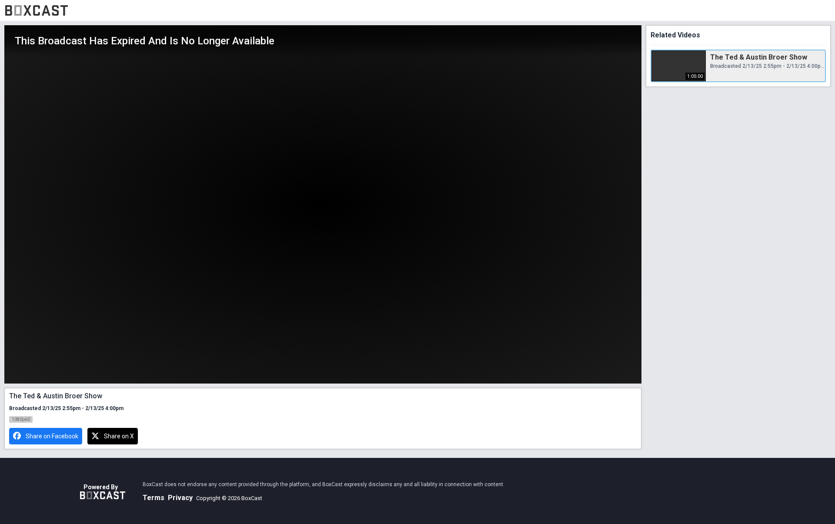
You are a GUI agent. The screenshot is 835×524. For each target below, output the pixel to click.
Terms (153, 498)
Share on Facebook (52, 436)
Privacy (180, 498)
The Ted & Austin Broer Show (758, 57)
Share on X (119, 436)
